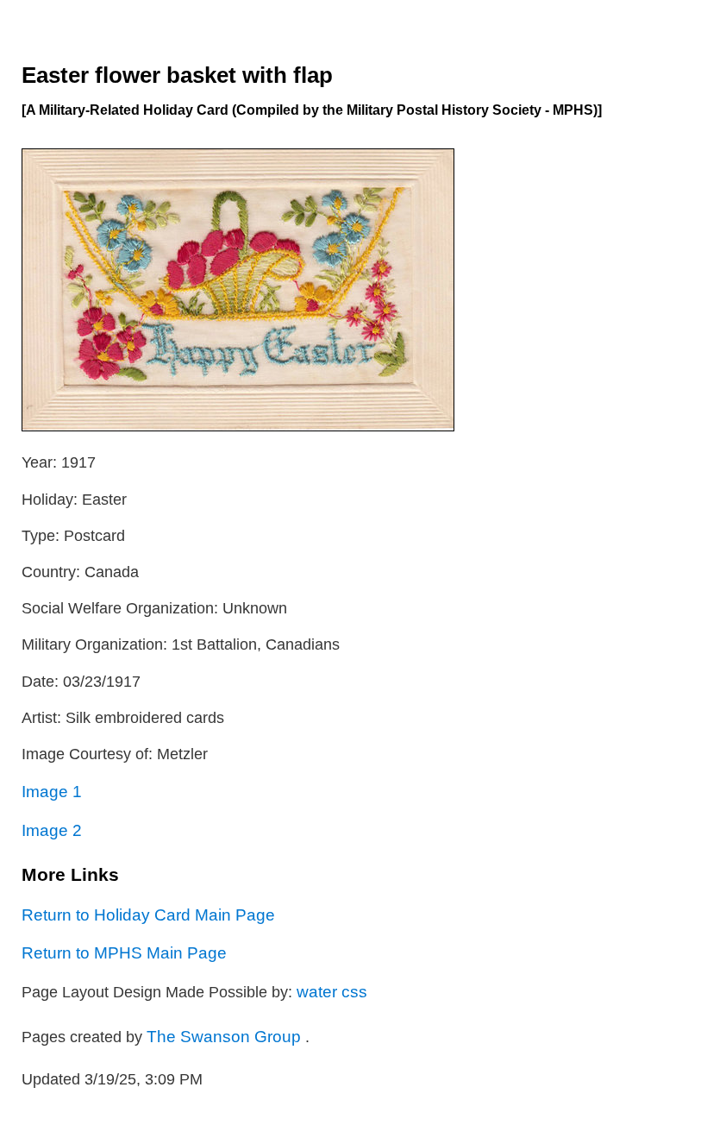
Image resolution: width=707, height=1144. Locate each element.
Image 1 (52, 791)
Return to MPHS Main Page (124, 952)
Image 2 (52, 829)
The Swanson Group (226, 1036)
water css (332, 991)
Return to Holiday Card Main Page (148, 914)
